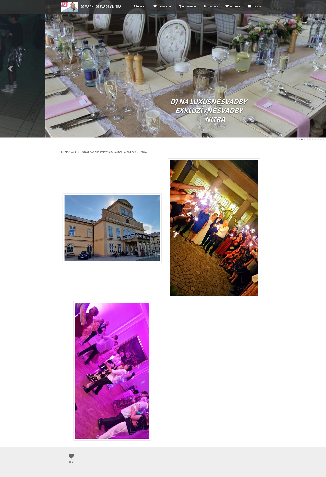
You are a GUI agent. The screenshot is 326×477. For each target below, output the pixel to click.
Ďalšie (315, 68)
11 (323, 139)
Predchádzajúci (10, 68)
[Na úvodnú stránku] (69, 11)
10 (321, 139)
